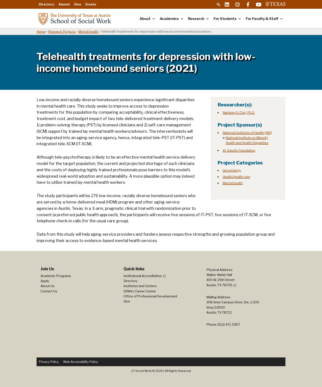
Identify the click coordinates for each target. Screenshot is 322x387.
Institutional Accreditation (143, 276)
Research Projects (62, 32)
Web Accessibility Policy (80, 362)
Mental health (88, 32)
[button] (218, 4)
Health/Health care (236, 177)
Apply (45, 281)
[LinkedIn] (227, 4)
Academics (169, 19)
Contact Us (49, 291)
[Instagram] (237, 4)
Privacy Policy (49, 362)
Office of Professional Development (150, 296)
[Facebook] (248, 4)
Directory (46, 4)
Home (41, 32)
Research (196, 19)
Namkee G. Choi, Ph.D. (239, 113)
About (145, 19)
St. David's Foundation (239, 150)
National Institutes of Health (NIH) (247, 133)
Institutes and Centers (140, 286)
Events (90, 4)
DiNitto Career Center (140, 291)
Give (77, 4)
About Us (48, 286)
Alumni (64, 4)
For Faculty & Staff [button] (262, 19)
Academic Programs (56, 276)
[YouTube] (258, 4)
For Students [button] (225, 19)
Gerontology (232, 170)
